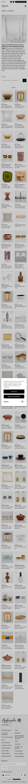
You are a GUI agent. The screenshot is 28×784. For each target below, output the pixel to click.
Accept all (14, 391)
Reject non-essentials (14, 396)
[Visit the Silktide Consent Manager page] (22, 401)
